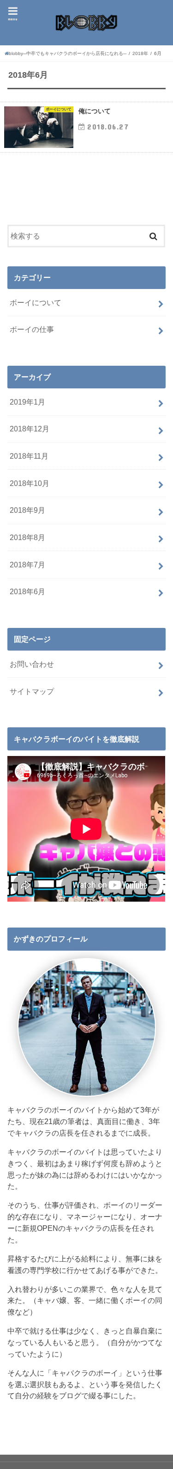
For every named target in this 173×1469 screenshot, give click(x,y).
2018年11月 (29, 456)
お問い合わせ (32, 664)
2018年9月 (27, 510)
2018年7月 (27, 564)
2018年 (140, 53)
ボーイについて (35, 302)
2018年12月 (29, 428)
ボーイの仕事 (32, 329)
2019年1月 (27, 402)
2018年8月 (27, 537)
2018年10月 (29, 483)
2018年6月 (27, 591)
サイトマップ (32, 691)
